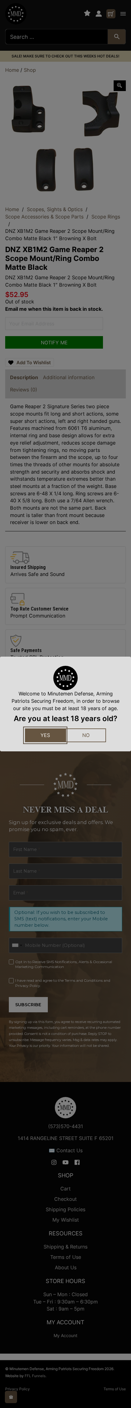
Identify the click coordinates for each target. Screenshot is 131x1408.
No (86, 735)
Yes (45, 735)
